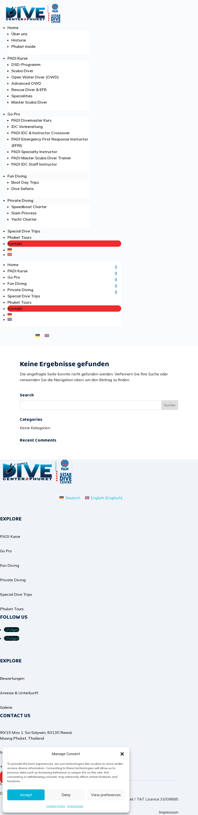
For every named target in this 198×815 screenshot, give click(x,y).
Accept (26, 795)
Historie (18, 40)
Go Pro (13, 114)
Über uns (19, 33)
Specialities (21, 95)
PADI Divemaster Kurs (31, 120)
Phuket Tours (19, 237)
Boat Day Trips (25, 182)
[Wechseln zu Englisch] (64, 254)
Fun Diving (17, 176)
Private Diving (20, 200)
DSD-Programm (26, 64)
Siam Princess (23, 213)
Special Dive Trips (23, 231)
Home (12, 27)
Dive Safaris (22, 188)
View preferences (106, 795)
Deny (66, 795)
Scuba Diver (22, 70)
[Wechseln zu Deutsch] (37, 335)
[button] (122, 754)
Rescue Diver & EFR (29, 89)
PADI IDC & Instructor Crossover (40, 132)
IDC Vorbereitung (27, 126)
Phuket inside (23, 46)
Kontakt (14, 243)
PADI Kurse (17, 58)
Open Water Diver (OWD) (35, 77)
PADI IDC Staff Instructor (34, 164)
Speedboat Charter (29, 206)
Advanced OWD (26, 83)
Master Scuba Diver (29, 102)
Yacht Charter (24, 219)
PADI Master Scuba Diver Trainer (41, 157)
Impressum (75, 806)
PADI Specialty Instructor (34, 151)
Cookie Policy (55, 806)
